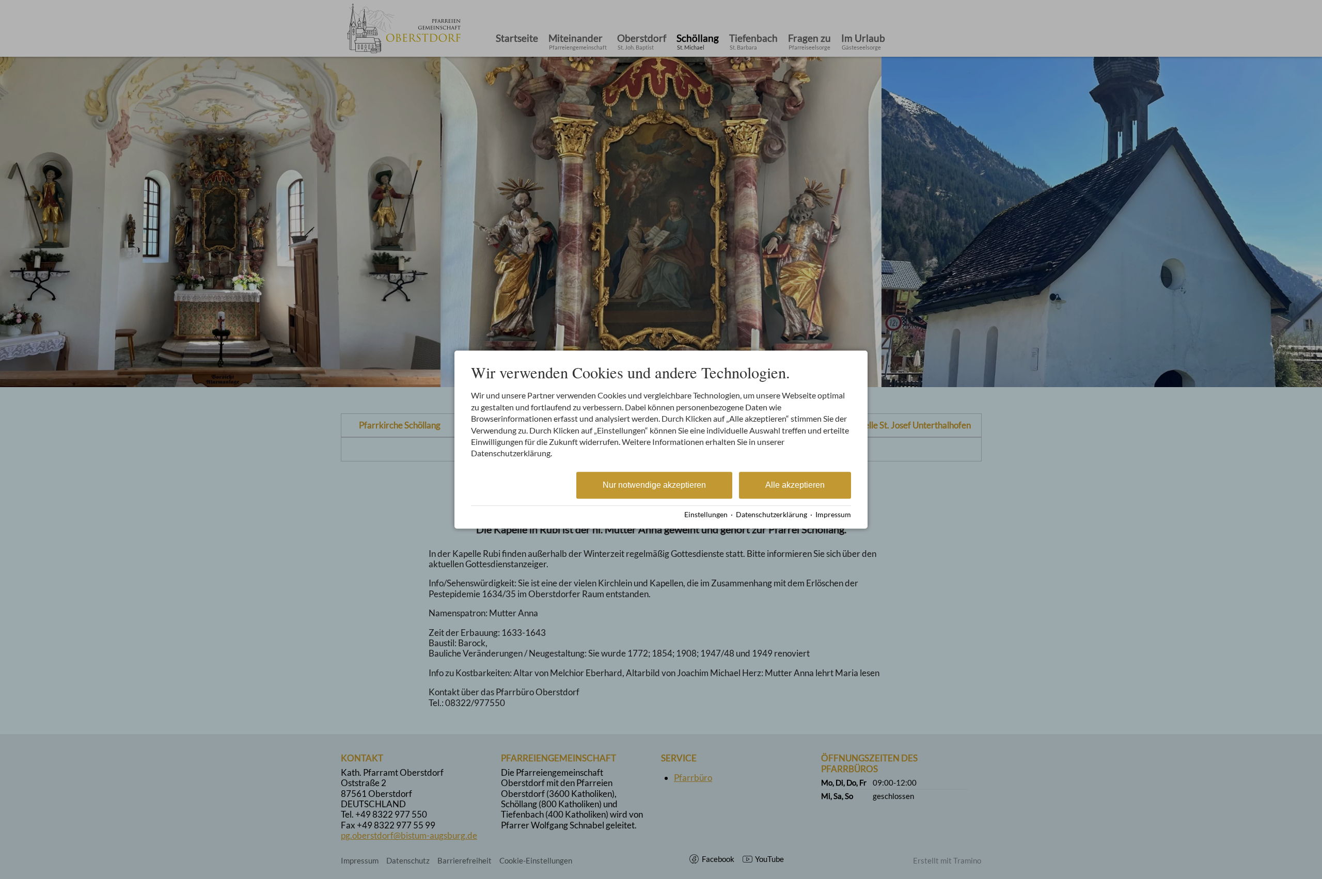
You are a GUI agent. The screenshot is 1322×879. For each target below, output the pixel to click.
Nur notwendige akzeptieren (654, 485)
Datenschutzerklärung (771, 514)
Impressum (833, 514)
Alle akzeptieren (795, 485)
